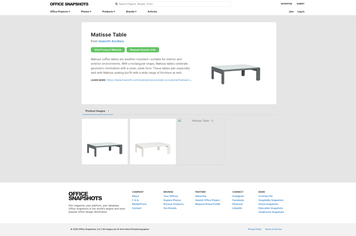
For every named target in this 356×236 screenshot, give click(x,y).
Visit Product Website (107, 49)
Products (107, 11)
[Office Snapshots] (79, 4)
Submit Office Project (207, 200)
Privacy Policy (254, 229)
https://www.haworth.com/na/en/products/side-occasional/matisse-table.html (154, 79)
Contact (136, 208)
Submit (300, 3)
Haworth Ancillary (111, 41)
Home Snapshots (268, 203)
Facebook (238, 200)
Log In (300, 11)
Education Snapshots (270, 208)
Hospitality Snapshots (271, 200)
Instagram (238, 196)
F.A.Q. (135, 200)
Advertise (286, 3)
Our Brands (170, 208)
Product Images (97, 110)
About (135, 196)
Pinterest (237, 203)
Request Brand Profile (207, 203)
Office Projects (59, 11)
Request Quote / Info (143, 49)
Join (291, 11)
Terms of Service (273, 229)
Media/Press (139, 203)
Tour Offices (171, 196)
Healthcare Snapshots (271, 211)
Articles (152, 11)
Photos (85, 11)
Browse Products (174, 203)
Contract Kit (265, 196)
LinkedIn (237, 208)
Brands (130, 11)
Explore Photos (172, 200)
